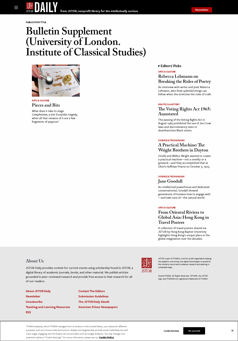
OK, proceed (194, 330)
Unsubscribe (34, 301)
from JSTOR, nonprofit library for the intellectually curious (99, 11)
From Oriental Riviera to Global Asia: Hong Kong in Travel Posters (183, 218)
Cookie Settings (171, 330)
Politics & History (169, 104)
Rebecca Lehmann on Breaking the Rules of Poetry (184, 79)
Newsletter (201, 10)
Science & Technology (171, 140)
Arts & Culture (40, 100)
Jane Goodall (170, 182)
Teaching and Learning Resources (48, 307)
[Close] (232, 331)
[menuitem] (201, 9)
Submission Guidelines (93, 296)
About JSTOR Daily (38, 291)
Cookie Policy (106, 337)
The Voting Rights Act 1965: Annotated (184, 112)
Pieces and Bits (46, 106)
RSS (28, 312)
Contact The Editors (91, 291)
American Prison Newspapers (98, 307)
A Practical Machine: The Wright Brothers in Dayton (183, 148)
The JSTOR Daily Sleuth (93, 301)
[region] (119, 331)
